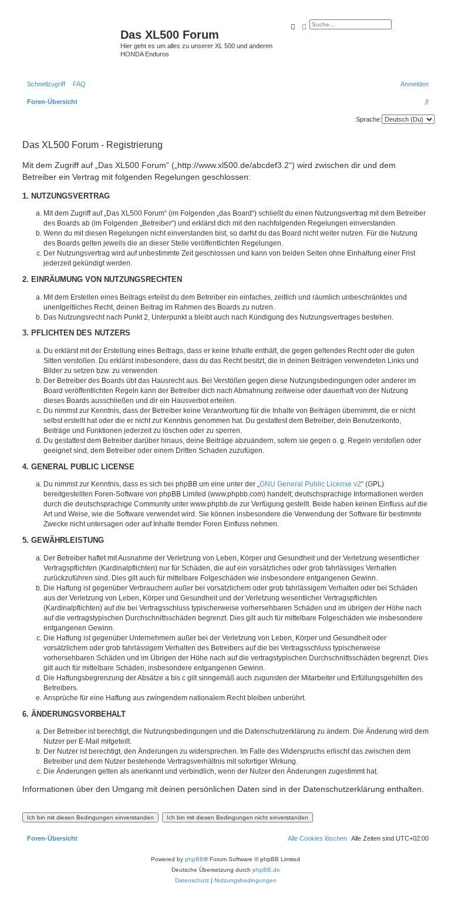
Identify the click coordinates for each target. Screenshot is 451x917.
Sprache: (369, 119)
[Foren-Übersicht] (69, 38)
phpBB (194, 859)
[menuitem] (77, 84)
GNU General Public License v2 (310, 484)
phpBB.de (266, 869)
